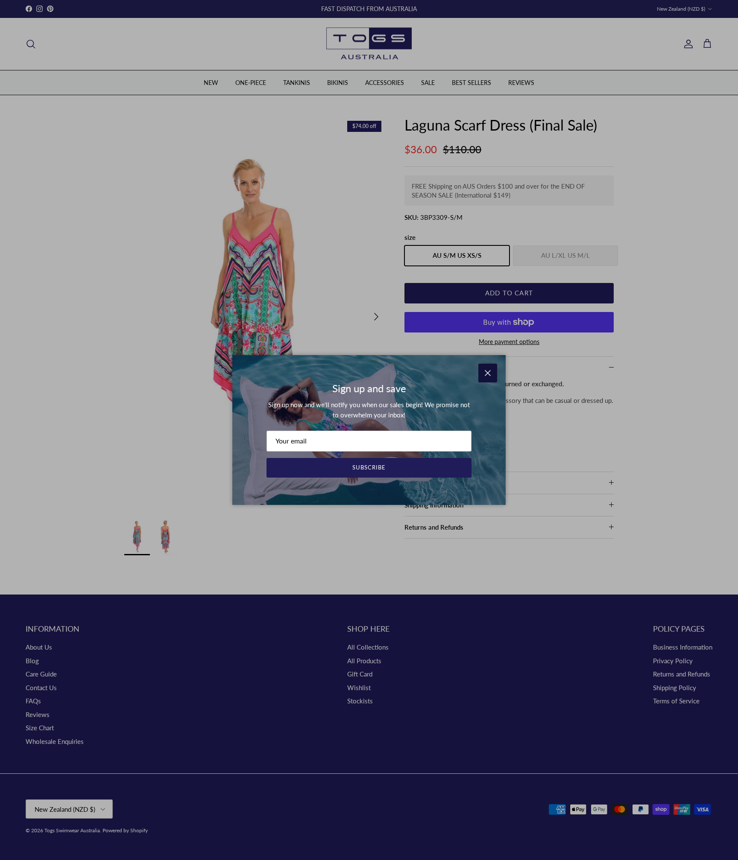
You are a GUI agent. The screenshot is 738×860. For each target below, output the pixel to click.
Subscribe (369, 467)
